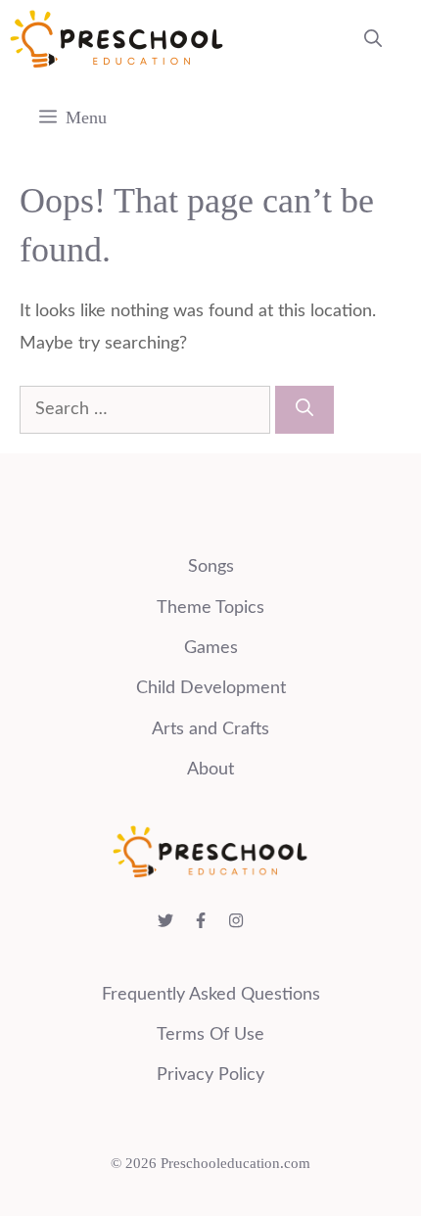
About (210, 769)
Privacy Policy (210, 1075)
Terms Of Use (210, 1035)
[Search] (304, 410)
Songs (211, 567)
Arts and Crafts (210, 729)
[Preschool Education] (117, 39)
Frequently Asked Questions (211, 995)
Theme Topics (210, 608)
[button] (373, 39)
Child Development (211, 688)
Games (211, 648)
